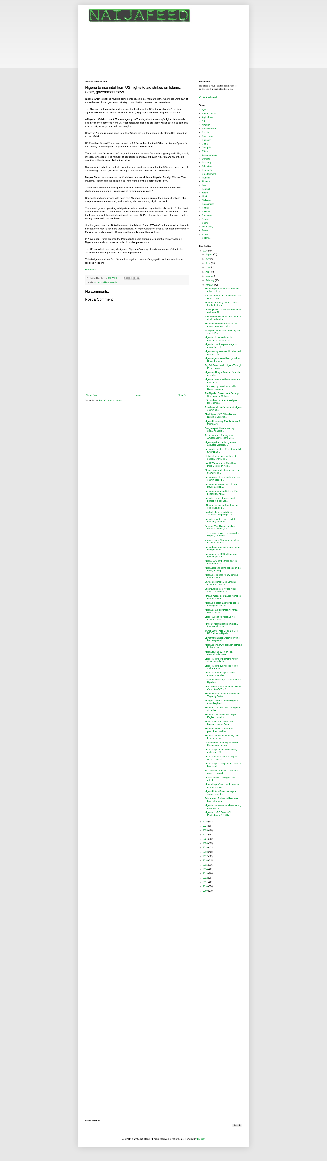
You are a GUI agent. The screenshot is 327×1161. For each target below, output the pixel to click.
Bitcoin (205, 132)
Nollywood (207, 200)
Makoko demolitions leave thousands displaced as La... (223, 318)
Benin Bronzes (209, 128)
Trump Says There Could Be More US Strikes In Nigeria (221, 632)
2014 (205, 869)
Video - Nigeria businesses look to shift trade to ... (221, 667)
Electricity (207, 170)
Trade (205, 230)
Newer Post (91, 395)
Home (138, 395)
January (210, 285)
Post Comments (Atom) (110, 400)
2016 (205, 860)
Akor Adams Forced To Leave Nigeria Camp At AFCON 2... (223, 688)
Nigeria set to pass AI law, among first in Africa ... (221, 576)
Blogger (201, 1139)
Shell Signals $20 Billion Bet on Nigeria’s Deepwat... (220, 415)
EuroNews (90, 269)
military (106, 282)
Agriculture (207, 117)
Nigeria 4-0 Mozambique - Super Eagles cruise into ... (220, 716)
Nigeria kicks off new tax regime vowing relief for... (220, 792)
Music (205, 196)
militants (98, 282)
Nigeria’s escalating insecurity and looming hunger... (221, 737)
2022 (205, 834)
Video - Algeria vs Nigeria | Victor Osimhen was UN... (221, 618)
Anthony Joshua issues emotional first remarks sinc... (221, 625)
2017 (205, 856)
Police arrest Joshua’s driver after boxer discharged (221, 799)
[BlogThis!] (128, 278)
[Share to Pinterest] (138, 278)
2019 (205, 847)
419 (204, 110)
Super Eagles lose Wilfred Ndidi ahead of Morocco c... (220, 590)
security (113, 282)
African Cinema (209, 113)
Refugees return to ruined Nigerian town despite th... (221, 702)
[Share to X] (132, 278)
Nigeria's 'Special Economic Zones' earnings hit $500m (222, 604)
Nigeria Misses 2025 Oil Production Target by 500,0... (222, 695)
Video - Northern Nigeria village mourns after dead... (220, 674)
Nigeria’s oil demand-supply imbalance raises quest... (218, 338)
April (208, 272)
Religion (206, 211)
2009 (205, 891)
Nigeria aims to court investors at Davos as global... (221, 485)
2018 (205, 852)
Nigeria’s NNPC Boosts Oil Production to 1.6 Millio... (218, 813)
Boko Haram (208, 136)
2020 (205, 843)
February (210, 280)
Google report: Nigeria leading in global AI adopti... (220, 429)
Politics (205, 207)
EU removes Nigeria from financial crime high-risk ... (221, 506)
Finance (206, 181)
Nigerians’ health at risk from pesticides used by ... (219, 730)
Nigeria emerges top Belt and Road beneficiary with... (222, 492)
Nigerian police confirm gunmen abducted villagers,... (220, 443)
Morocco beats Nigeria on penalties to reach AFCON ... (222, 541)
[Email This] (125, 278)
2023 (205, 830)
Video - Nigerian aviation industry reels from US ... (221, 751)
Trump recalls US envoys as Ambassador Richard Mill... (219, 436)
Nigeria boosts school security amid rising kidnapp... (222, 548)
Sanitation (207, 215)
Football (206, 189)
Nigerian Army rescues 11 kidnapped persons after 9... (223, 352)
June (208, 263)
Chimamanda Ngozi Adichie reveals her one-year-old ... (222, 639)
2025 (205, 821)
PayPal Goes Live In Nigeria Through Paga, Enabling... (223, 366)
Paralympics (208, 204)
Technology (207, 226)
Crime (205, 151)
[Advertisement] (163, 49)
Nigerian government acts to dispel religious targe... (222, 290)
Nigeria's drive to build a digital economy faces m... (220, 520)
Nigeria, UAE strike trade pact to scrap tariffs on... (221, 562)
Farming (206, 177)
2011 (205, 882)
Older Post (183, 395)
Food (204, 185)
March (209, 276)
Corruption (207, 147)
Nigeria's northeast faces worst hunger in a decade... (220, 499)
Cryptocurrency (209, 155)
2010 (205, 886)
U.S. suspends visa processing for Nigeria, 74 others (222, 534)
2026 (205, 250)
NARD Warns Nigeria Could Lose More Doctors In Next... (221, 464)
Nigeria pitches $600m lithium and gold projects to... (221, 555)
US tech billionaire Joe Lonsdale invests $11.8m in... (220, 583)
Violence (206, 238)
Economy (206, 162)
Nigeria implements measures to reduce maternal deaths (221, 325)
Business (206, 140)
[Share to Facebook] (135, 278)
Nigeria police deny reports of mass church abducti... (222, 478)
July (208, 259)
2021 (205, 839)
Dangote (206, 158)
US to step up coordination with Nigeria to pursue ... (220, 387)
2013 (205, 873)
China (205, 143)
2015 (205, 865)
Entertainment (209, 174)
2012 (205, 878)
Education (207, 166)
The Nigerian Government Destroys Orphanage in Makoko (222, 394)
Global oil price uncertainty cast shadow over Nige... (220, 457)
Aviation (206, 125)
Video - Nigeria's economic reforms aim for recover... (222, 785)
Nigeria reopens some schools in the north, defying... (223, 569)
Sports (205, 223)
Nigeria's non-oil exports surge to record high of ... (221, 345)
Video (205, 234)
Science (206, 219)
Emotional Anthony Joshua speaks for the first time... (222, 304)
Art (203, 121)
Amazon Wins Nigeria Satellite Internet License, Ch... (220, 527)
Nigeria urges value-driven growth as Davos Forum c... (222, 359)
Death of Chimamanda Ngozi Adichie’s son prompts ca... (219, 513)
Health (205, 192)
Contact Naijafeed (208, 97)
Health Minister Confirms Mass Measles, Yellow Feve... (220, 723)
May (208, 267)
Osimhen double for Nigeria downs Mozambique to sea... (221, 744)
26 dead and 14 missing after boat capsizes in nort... (221, 772)
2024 (205, 826)
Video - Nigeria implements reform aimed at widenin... (221, 660)
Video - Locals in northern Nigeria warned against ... (221, 758)
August (209, 254)
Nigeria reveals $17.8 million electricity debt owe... (218, 653)
